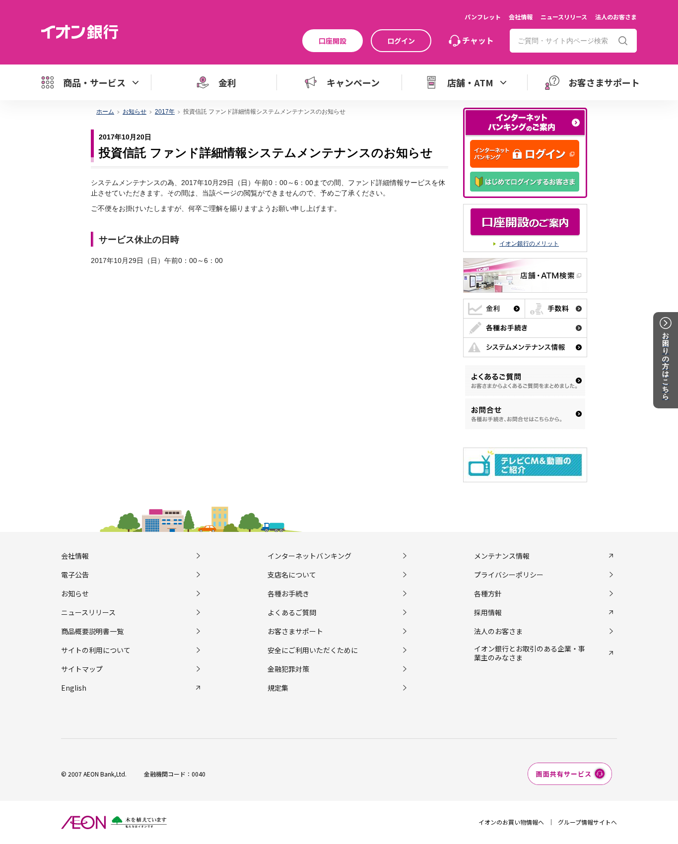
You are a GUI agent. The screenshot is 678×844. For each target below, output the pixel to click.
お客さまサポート (295, 631)
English (73, 688)
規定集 (278, 688)
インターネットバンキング (309, 556)
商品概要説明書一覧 (92, 631)
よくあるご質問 (292, 612)
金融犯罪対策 (288, 669)
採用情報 (488, 612)
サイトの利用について (96, 650)
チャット (478, 40)
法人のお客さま (616, 16)
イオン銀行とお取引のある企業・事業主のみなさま (529, 653)
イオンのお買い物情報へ (511, 822)
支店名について (292, 575)
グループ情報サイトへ (587, 822)
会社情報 (521, 16)
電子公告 (75, 575)
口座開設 (332, 41)
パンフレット (483, 16)
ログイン (401, 41)
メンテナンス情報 (502, 556)
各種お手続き (288, 593)
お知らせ (134, 111)
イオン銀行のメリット (529, 243)
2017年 (165, 111)
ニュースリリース (564, 16)
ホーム (105, 111)
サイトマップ (82, 669)
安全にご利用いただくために (313, 650)
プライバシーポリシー (508, 575)
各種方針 (488, 593)
